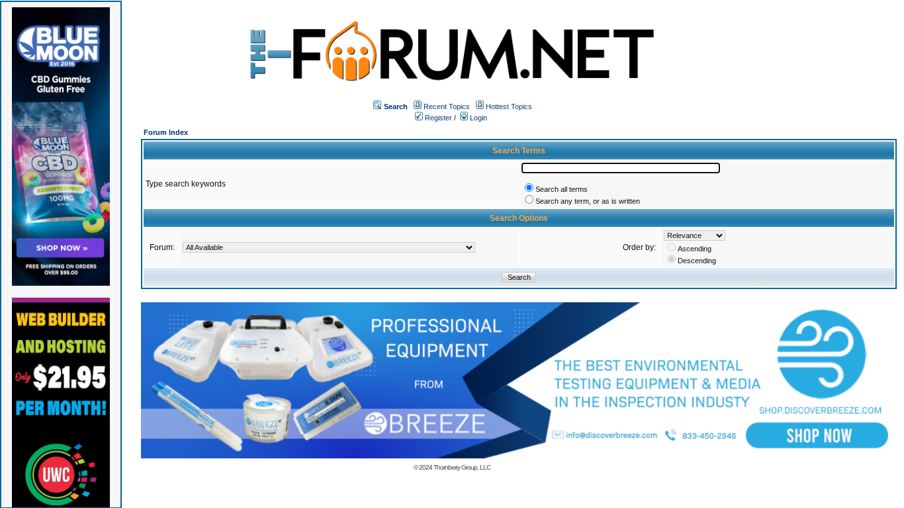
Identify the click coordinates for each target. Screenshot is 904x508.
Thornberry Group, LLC (461, 467)
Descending (697, 261)
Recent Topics (447, 106)
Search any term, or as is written (587, 201)
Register (437, 118)
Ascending (694, 249)
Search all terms (561, 189)
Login (477, 118)
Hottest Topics (509, 106)
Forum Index (166, 132)
